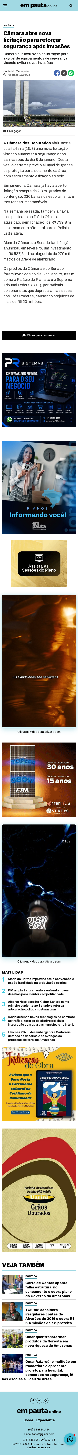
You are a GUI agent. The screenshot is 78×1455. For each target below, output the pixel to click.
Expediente (45, 1420)
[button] (70, 1439)
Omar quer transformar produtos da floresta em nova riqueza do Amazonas (48, 1341)
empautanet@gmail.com (39, 1434)
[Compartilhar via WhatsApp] (71, 73)
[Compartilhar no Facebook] (57, 73)
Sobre (28, 1420)
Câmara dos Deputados (29, 143)
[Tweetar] (64, 73)
